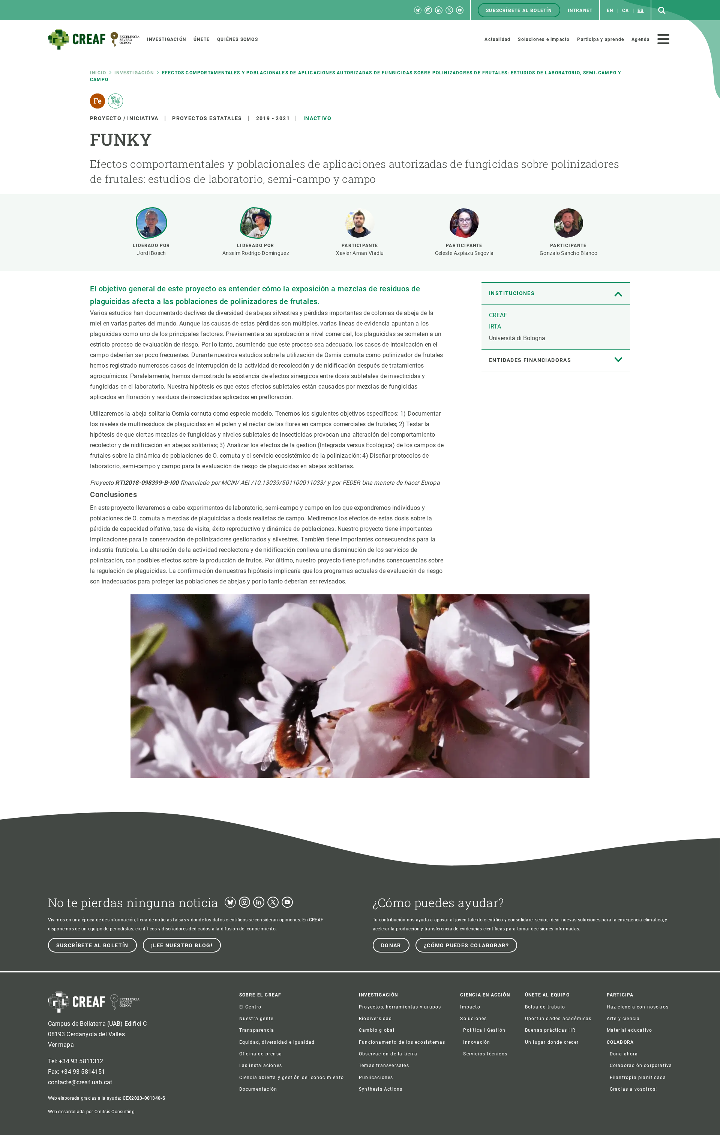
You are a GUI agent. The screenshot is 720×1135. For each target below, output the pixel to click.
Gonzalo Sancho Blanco (568, 253)
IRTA (495, 326)
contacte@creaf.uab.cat (80, 1082)
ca (625, 10)
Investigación (134, 72)
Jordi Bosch (151, 253)
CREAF (498, 315)
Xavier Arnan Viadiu (360, 253)
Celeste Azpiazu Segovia (464, 253)
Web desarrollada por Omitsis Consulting (91, 1111)
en (610, 10)
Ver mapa (61, 1044)
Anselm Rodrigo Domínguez (255, 253)
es (641, 10)
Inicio (98, 72)
